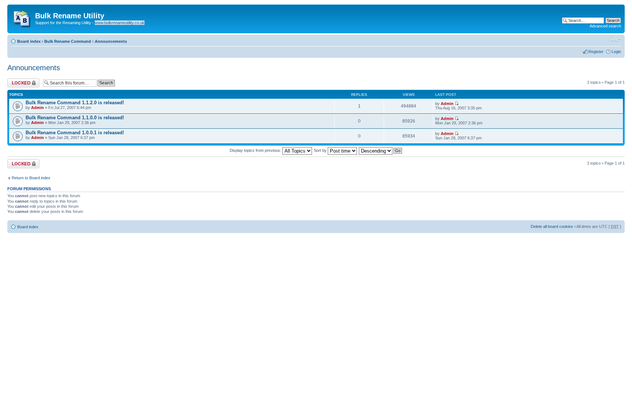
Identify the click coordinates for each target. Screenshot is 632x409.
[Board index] (22, 17)
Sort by (321, 150)
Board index (29, 41)
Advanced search (605, 26)
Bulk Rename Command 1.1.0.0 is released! (75, 117)
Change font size (615, 40)
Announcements (111, 41)
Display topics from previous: (256, 150)
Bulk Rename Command (67, 41)
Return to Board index (31, 178)
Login (616, 51)
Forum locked (19, 80)
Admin (37, 107)
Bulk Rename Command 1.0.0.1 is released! (75, 132)
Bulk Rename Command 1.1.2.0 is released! (75, 102)
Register (595, 51)
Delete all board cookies (552, 226)
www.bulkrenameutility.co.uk (119, 22)
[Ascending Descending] (381, 150)
